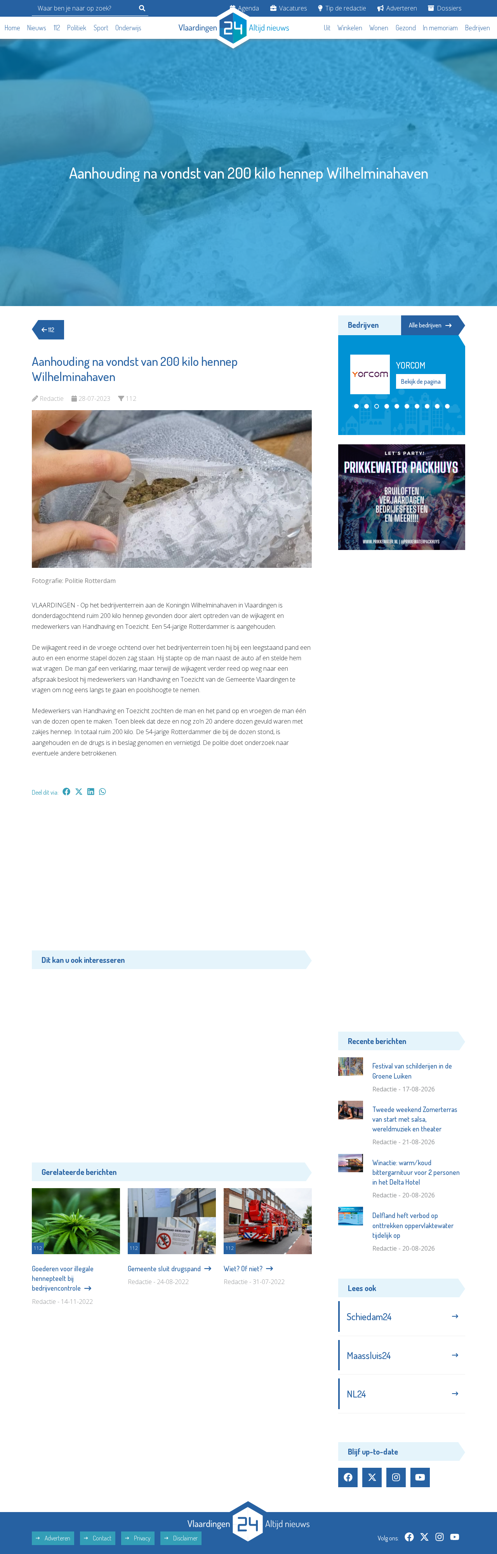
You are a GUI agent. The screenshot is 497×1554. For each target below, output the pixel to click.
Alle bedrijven (425, 325)
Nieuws (36, 27)
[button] (356, 406)
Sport (101, 27)
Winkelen (349, 27)
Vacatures (292, 8)
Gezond (406, 27)
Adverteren (401, 8)
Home (12, 27)
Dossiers (448, 8)
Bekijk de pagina (420, 387)
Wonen (378, 27)
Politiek (76, 27)
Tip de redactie (345, 8)
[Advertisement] (172, 877)
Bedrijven (477, 27)
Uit (327, 27)
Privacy (142, 1538)
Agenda (247, 8)
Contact (101, 1538)
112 (57, 27)
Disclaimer (185, 1538)
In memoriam (440, 27)
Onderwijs (128, 27)
